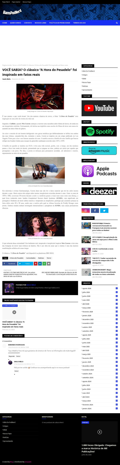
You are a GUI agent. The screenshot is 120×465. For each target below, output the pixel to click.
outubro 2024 (99, 374)
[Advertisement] (60, 43)
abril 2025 (99, 350)
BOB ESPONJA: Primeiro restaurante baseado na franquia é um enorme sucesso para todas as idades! (104, 226)
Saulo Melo (6, 79)
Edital (84, 79)
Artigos (84, 75)
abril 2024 (99, 397)
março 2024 (99, 401)
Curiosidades (30, 258)
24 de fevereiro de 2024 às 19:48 (18, 347)
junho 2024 (99, 389)
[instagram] (86, 210)
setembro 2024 (99, 377)
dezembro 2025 (99, 319)
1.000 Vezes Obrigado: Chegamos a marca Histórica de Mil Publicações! (99, 448)
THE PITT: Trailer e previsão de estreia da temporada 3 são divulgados (104, 260)
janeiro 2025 (99, 362)
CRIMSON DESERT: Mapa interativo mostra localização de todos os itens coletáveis (104, 272)
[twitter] (104, 210)
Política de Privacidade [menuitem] (59, 23)
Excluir (18, 356)
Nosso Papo (27, 2)
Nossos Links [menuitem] (40, 23)
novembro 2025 (99, 323)
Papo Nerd (6, 2)
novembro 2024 (99, 370)
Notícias (41, 258)
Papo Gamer (16, 2)
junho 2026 (99, 296)
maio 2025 (99, 346)
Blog (11, 462)
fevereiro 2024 (99, 405)
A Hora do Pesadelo (16, 258)
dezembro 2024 (99, 366)
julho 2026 (99, 292)
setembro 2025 (99, 331)
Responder (12, 356)
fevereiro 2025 (99, 358)
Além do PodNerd (88, 71)
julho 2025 (99, 339)
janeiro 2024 (99, 408)
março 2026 (99, 308)
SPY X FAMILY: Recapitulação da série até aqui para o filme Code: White (105, 239)
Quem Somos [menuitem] (15, 23)
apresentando (87, 90)
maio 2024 (99, 393)
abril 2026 (99, 304)
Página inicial (6, 65)
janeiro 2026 (99, 315)
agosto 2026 (99, 288)
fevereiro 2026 (99, 312)
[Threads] (114, 210)
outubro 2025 (99, 327)
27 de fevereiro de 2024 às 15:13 (24, 364)
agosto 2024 (99, 381)
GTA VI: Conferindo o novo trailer (102, 250)
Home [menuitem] (4, 23)
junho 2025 (99, 343)
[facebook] (95, 210)
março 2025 (99, 354)
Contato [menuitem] (28, 23)
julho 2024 (99, 385)
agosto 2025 (99, 335)
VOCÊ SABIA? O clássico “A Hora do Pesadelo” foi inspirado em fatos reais (13, 324)
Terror (14, 65)
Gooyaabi (28, 462)
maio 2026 (99, 300)
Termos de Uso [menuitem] (79, 23)
